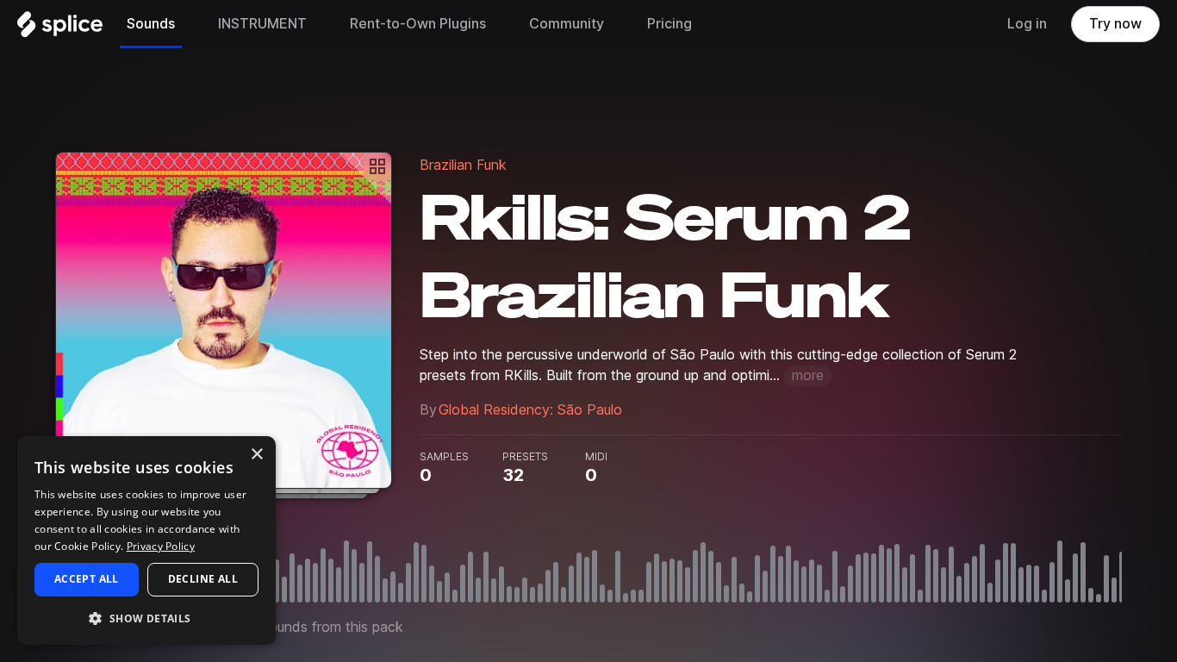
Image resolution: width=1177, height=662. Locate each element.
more (808, 375)
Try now (1115, 24)
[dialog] (146, 540)
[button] (146, 618)
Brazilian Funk (463, 165)
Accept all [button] (86, 578)
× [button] (256, 454)
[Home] (60, 28)
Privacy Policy (161, 546)
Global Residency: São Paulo (530, 410)
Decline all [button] (203, 578)
